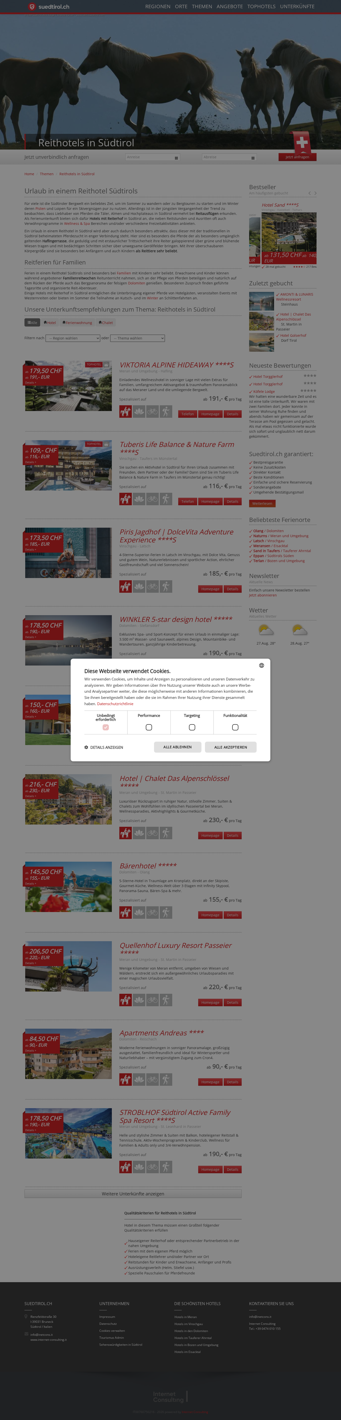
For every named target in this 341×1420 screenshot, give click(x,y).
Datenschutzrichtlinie (115, 703)
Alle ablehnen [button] (178, 746)
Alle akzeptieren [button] (230, 747)
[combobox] (261, 665)
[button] (103, 747)
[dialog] (170, 710)
